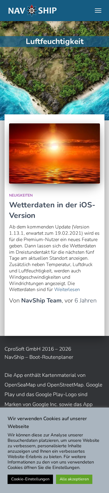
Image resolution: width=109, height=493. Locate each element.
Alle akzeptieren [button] (74, 479)
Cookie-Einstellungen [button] (30, 479)
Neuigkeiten (21, 195)
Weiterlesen (67, 290)
